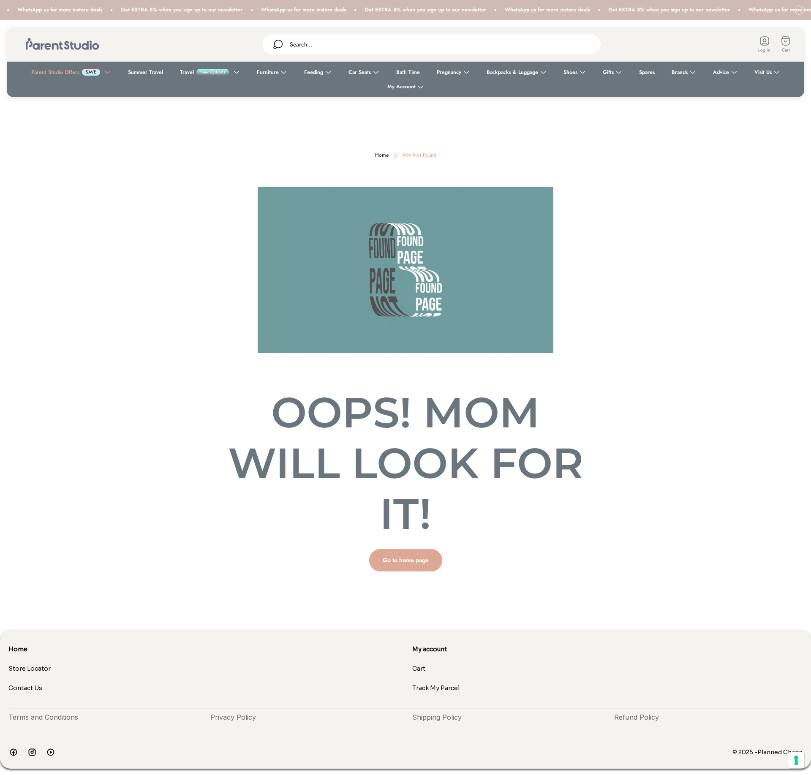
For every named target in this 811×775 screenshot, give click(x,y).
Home (382, 155)
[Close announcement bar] (799, 10)
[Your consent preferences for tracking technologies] (796, 760)
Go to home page (406, 560)
